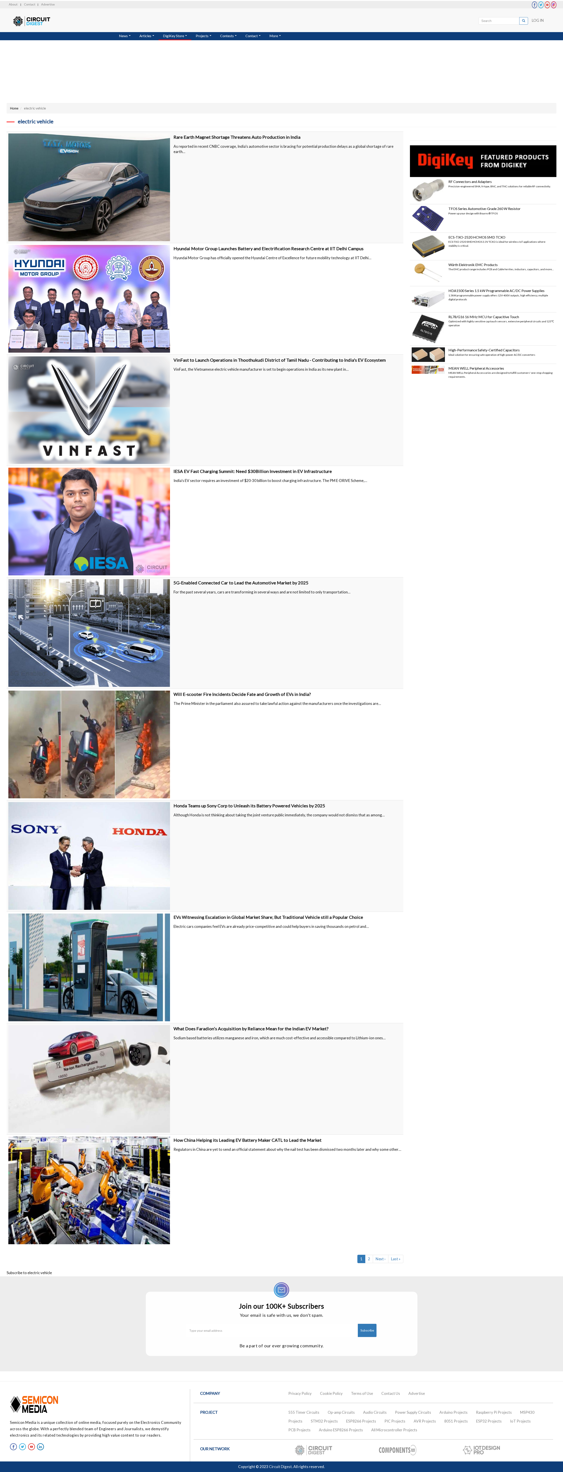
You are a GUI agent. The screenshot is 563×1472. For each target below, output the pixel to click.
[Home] (35, 21)
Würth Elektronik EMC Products (473, 265)
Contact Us (390, 1393)
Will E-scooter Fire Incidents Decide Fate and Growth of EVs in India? (242, 694)
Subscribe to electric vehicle (29, 1272)
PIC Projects (394, 1421)
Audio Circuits (375, 1412)
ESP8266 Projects (361, 1421)
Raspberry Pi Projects (494, 1412)
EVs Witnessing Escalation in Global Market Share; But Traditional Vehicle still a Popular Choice (268, 917)
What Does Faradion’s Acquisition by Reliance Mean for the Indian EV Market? (251, 1028)
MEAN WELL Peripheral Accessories (476, 368)
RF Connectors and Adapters (470, 181)
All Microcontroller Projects (394, 1430)
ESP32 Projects (489, 1421)
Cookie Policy (331, 1393)
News (123, 36)
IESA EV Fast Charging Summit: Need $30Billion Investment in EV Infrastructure (253, 471)
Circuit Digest (280, 1466)
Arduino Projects (453, 1412)
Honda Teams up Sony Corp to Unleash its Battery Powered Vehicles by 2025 (249, 805)
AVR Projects (425, 1421)
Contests (227, 36)
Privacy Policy (300, 1393)
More (274, 36)
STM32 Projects (324, 1421)
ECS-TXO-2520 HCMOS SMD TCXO (476, 237)
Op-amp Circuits (341, 1412)
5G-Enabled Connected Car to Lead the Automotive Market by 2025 (241, 582)
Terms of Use (362, 1393)
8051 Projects (456, 1421)
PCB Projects (299, 1430)
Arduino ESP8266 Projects (341, 1430)
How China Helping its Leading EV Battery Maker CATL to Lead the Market (248, 1140)
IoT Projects (520, 1421)
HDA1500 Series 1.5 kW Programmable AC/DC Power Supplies (496, 290)
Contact (29, 4)
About (13, 4)
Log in (538, 20)
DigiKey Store (174, 36)
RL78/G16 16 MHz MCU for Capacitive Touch (483, 317)
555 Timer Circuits (303, 1412)
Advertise (48, 4)
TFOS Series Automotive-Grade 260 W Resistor (484, 208)
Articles (145, 36)
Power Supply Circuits (413, 1412)
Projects (202, 36)
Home (14, 108)
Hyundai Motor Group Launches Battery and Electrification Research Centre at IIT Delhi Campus (269, 248)
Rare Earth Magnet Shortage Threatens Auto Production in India (237, 137)
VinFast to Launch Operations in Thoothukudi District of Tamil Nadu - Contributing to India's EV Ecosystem (280, 360)
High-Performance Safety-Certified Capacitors (484, 350)
